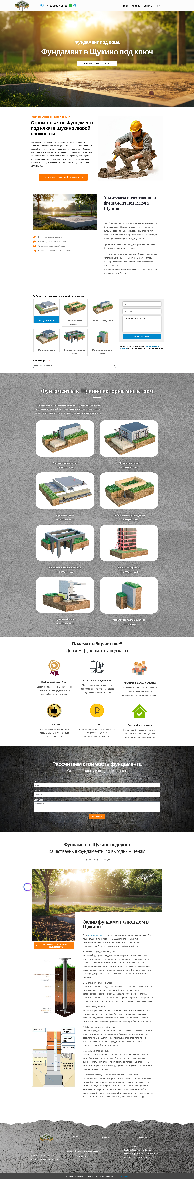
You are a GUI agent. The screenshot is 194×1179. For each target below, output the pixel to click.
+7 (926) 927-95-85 (56, 5)
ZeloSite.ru (124, 1176)
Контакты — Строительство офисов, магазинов (83, 1151)
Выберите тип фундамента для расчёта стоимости (58, 296)
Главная (83, 1145)
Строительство (151, 5)
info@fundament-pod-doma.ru (140, 1150)
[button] (97, 63)
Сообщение (39, 799)
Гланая (125, 5)
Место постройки (40, 361)
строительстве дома (96, 935)
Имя (35, 781)
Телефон (38, 790)
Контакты (136, 5)
